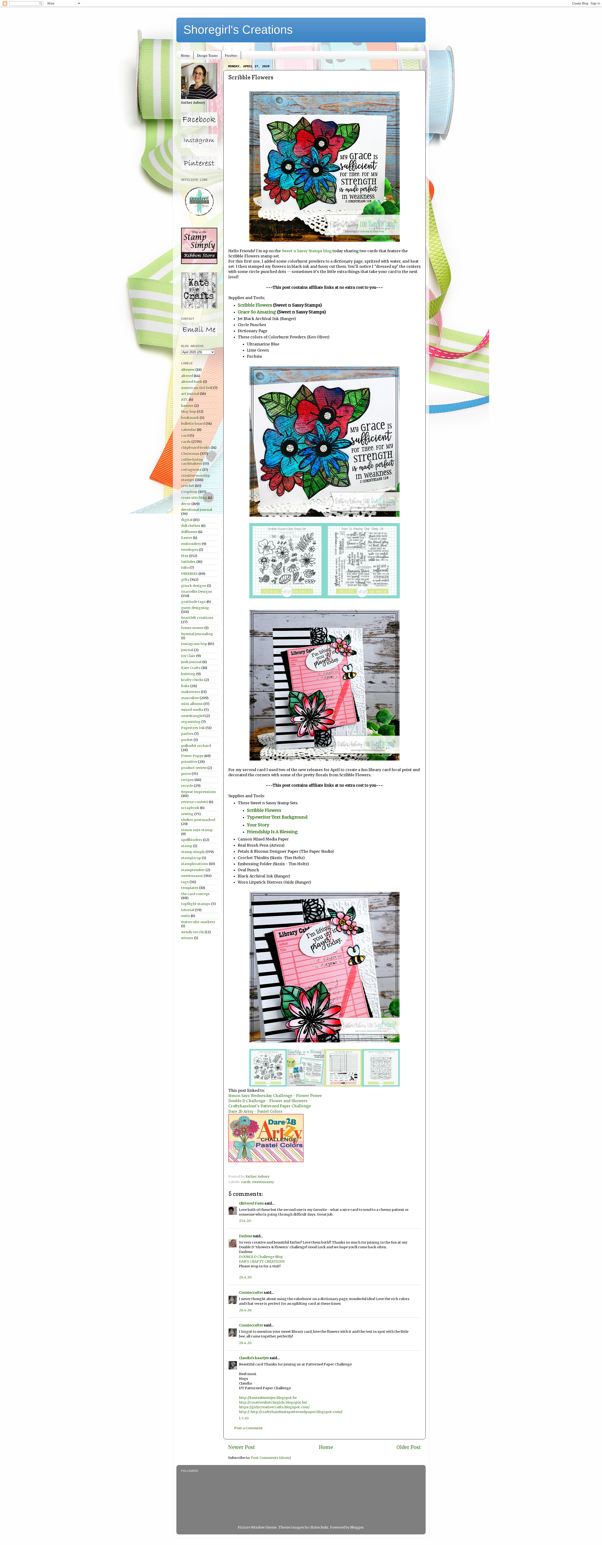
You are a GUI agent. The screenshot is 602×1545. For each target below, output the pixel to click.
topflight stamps (195, 904)
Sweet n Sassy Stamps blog (307, 250)
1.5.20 (244, 1418)
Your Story (258, 825)
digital (186, 520)
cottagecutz (191, 470)
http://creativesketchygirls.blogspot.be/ (273, 1402)
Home (185, 55)
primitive (189, 762)
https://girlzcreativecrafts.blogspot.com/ (274, 1407)
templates (189, 888)
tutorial (187, 910)
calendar (188, 430)
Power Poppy (192, 756)
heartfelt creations (197, 618)
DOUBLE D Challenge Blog (261, 1257)
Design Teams (207, 55)
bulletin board (193, 423)
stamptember (193, 870)
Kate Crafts (191, 668)
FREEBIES (189, 574)
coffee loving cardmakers (192, 461)
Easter (186, 538)
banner (187, 406)
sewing (187, 814)
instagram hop (194, 644)
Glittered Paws (251, 1203)
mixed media (192, 710)
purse (186, 774)
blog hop (188, 411)
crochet (187, 486)
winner (187, 938)
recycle (187, 786)
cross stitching (194, 498)
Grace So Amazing (257, 312)
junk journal (191, 662)
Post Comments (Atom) (271, 1458)
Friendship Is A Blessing (272, 831)
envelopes (189, 550)
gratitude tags (193, 602)
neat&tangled (193, 716)
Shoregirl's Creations (238, 29)
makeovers (190, 692)
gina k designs (193, 586)
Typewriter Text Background (278, 817)
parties (187, 734)
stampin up (191, 858)
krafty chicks (192, 680)
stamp (186, 846)
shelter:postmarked (198, 820)
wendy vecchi (192, 932)
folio (185, 567)
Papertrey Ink (193, 728)
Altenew (188, 370)
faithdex (188, 562)
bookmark (190, 418)
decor (186, 504)
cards (246, 1182)
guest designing (195, 608)
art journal (190, 394)
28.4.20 (245, 1277)
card (185, 435)
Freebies (231, 55)
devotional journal (196, 510)
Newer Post (241, 1447)
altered (187, 376)
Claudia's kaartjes (254, 1358)
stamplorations (194, 864)
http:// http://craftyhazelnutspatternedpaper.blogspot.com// (291, 1412)
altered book (191, 382)
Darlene (246, 1236)
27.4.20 (245, 1221)
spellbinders (191, 840)
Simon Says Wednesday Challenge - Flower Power (275, 1095)
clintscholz (318, 1527)
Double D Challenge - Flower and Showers (268, 1100)
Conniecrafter (251, 1292)
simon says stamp (197, 830)
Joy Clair (188, 656)
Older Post (408, 1447)
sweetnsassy (263, 1182)
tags (185, 882)
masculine (190, 698)
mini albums (192, 704)
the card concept (195, 894)
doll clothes (190, 526)
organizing (191, 722)
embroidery (191, 544)
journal (187, 650)
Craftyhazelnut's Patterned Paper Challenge (269, 1106)
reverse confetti (194, 802)
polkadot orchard (196, 746)
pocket (187, 740)
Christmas (190, 454)
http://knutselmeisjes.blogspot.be (268, 1398)
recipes (187, 780)
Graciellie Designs (196, 591)
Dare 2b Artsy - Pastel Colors (255, 1111)
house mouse (192, 628)
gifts (185, 579)
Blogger (357, 1527)
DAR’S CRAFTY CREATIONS (262, 1261)
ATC (184, 399)
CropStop (189, 492)
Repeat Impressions (198, 792)
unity (185, 916)
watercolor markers (198, 922)
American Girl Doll (196, 388)
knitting (188, 674)
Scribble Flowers (255, 305)
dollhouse (189, 532)
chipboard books (195, 447)
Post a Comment (248, 1428)
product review (194, 768)
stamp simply (193, 852)
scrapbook (190, 808)
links (185, 686)
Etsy (184, 556)
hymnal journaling (197, 634)
